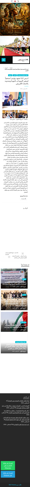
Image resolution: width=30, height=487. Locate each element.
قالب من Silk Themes (15, 485)
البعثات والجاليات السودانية (22, 75)
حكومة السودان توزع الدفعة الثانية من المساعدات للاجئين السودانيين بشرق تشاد (14, 283)
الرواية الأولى (23, 286)
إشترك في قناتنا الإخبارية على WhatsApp (8, 465)
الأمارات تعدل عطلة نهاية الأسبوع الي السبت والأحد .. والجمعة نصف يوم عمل (15, 326)
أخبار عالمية (23, 322)
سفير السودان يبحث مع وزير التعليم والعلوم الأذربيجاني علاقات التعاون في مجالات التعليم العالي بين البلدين (15, 346)
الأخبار (15, 75)
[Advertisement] (15, 371)
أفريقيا (11, 67)
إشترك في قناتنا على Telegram (8, 474)
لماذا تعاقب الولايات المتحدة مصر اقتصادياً (18, 401)
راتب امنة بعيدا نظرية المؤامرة (21, 424)
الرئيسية (6, 67)
